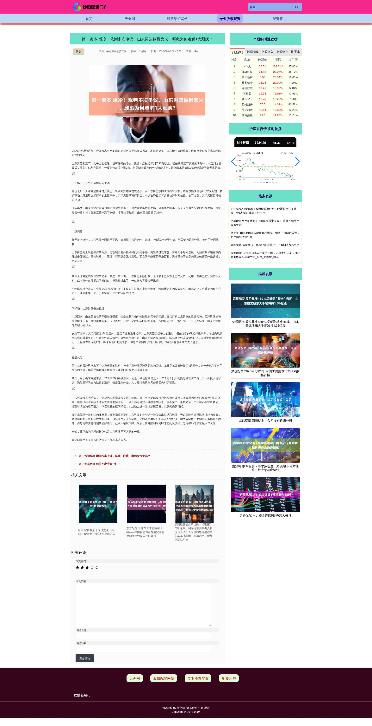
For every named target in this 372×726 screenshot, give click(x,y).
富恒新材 (247, 77)
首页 (89, 18)
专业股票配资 (230, 18)
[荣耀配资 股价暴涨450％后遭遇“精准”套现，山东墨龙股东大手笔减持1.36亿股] (265, 300)
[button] (233, 161)
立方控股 (247, 115)
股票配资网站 (177, 18)
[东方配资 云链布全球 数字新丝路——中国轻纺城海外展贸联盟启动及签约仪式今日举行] (146, 504)
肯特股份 (247, 104)
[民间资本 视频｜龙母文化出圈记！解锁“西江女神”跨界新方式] (98, 504)
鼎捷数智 (247, 88)
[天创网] (91, 7)
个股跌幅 (252, 51)
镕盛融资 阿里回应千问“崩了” (102, 464)
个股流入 (267, 51)
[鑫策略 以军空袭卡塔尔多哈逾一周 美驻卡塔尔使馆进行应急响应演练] (265, 445)
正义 (78, 51)
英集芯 (247, 93)
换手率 (295, 51)
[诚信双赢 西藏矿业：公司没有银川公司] (265, 399)
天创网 (130, 18)
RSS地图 (191, 708)
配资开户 (279, 18)
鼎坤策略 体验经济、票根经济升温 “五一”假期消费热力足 (265, 245)
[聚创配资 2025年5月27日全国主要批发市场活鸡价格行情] (265, 350)
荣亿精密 (247, 110)
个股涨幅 (237, 52)
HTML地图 (203, 708)
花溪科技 (247, 72)
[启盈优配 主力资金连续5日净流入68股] (265, 494)
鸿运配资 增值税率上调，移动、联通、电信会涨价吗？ (117, 456)
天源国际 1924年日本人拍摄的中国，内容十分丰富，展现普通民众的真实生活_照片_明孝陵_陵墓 (265, 255)
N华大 (247, 66)
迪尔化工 (247, 99)
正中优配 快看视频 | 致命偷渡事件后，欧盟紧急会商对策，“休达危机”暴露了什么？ (263, 211)
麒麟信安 (247, 82)
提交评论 (84, 658)
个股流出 (282, 51)
